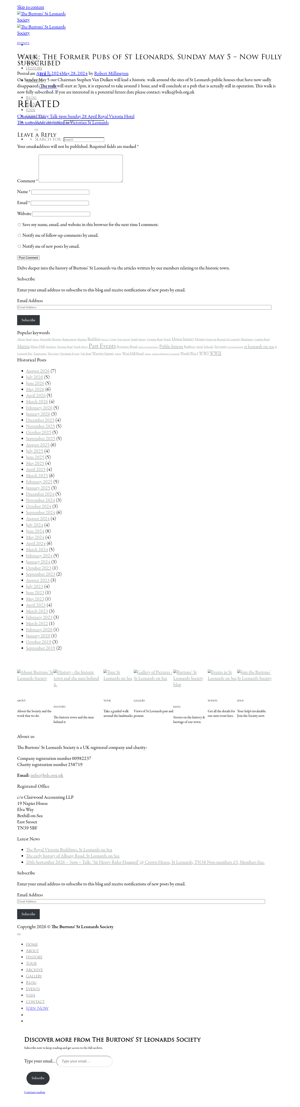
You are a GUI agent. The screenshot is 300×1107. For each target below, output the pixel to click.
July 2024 (34, 525)
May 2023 (35, 599)
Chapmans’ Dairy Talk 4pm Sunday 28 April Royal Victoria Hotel (75, 116)
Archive (34, 970)
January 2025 (38, 488)
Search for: (48, 139)
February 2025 (39, 482)
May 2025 (35, 463)
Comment (27, 181)
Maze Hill (38, 346)
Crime (113, 339)
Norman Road (65, 347)
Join (30, 995)
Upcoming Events (70, 354)
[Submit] (36, 129)
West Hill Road (133, 353)
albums (36, 339)
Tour (31, 963)
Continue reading (34, 1092)
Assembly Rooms (50, 339)
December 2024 (40, 494)
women (148, 354)
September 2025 (40, 439)
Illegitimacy (247, 339)
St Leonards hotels (235, 347)
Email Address (30, 301)
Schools (208, 347)
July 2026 (34, 377)
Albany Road (24, 339)
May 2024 (35, 537)
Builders (94, 339)
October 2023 (38, 568)
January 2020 (38, 636)
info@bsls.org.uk (47, 775)
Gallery (34, 976)
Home (32, 944)
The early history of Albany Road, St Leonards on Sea (72, 856)
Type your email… (40, 1061)
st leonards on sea (259, 347)
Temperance (40, 354)
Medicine (51, 347)
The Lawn (53, 354)
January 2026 (38, 414)
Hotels (167, 339)
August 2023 (38, 580)
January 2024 (38, 562)
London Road (262, 339)
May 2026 (35, 389)
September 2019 (40, 648)
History (34, 68)
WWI (204, 353)
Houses (200, 339)
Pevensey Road (127, 346)
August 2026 (38, 371)
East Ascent (123, 339)
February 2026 (39, 408)
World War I (189, 353)
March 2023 (37, 611)
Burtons (104, 339)
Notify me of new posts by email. (51, 246)
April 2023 (36, 605)
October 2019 (38, 642)
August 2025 (38, 445)
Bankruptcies (69, 339)
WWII (215, 353)
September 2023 (40, 574)
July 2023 (34, 586)
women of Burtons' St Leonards (165, 354)
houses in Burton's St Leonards (223, 339)
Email (23, 203)
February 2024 (39, 556)
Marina (23, 346)
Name (23, 192)
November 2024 (40, 500)
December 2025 (40, 420)
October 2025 (38, 432)
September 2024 (40, 513)
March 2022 (37, 624)
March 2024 (37, 550)
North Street (81, 347)
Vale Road (85, 354)
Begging (82, 339)
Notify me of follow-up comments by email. (60, 235)
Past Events (102, 346)
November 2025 (40, 426)
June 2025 (35, 457)
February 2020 (39, 630)
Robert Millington (111, 73)
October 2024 (38, 506)
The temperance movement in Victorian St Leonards (63, 123)
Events (23, 43)
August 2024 (38, 519)
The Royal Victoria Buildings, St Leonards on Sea (69, 850)
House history (183, 339)
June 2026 (35, 383)
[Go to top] (19, 934)
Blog (31, 983)
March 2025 (37, 476)
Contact (35, 1002)
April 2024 (36, 543)
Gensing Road (155, 339)
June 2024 (35, 531)
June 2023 (35, 593)
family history (138, 339)
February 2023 (39, 617)
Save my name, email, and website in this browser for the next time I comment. (90, 225)
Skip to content (30, 7)
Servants (220, 346)
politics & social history (148, 347)
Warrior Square (103, 353)
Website (24, 214)
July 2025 (34, 451)
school (199, 347)
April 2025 (36, 469)
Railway (189, 346)
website (118, 354)
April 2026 (36, 396)
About (32, 951)
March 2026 (37, 402)
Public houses (171, 346)
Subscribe (28, 320)
